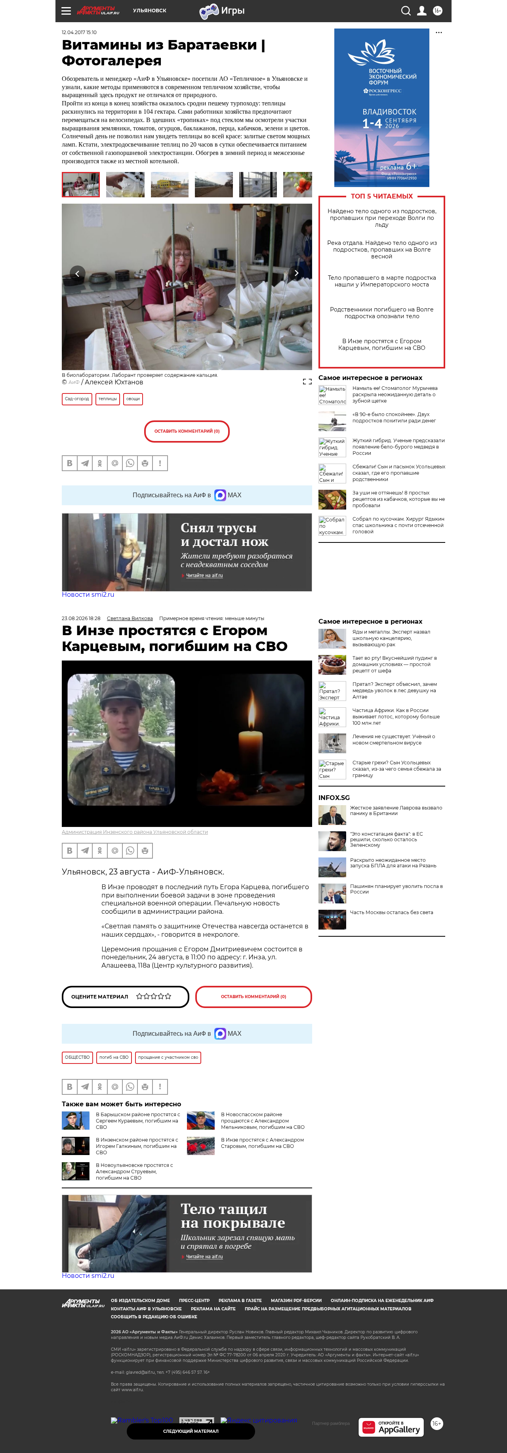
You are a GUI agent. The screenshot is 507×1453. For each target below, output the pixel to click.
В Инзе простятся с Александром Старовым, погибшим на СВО (262, 1143)
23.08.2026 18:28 (81, 618)
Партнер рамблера (331, 1423)
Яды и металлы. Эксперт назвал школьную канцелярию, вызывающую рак (392, 638)
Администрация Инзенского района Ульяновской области (135, 832)
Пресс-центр (194, 1300)
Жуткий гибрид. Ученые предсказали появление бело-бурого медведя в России (399, 446)
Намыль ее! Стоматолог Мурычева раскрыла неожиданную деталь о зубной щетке (395, 394)
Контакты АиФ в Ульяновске (146, 1309)
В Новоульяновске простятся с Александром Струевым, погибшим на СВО (134, 1171)
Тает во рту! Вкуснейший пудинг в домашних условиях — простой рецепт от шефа (395, 664)
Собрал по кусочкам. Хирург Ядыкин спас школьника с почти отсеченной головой (398, 525)
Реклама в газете (240, 1300)
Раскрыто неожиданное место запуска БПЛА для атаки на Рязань (393, 863)
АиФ (74, 382)
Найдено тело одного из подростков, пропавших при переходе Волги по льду (382, 218)
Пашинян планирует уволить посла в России (396, 889)
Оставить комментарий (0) (187, 431)
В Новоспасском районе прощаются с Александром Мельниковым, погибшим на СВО (263, 1120)
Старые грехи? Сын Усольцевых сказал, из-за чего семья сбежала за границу (397, 769)
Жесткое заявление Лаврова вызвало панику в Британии (396, 810)
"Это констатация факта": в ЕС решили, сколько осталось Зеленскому (386, 839)
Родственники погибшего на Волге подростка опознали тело (382, 313)
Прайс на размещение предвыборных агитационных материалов (328, 1309)
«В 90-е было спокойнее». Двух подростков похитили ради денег (394, 417)
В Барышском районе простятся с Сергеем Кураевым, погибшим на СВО (138, 1120)
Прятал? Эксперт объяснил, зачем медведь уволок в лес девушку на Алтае (395, 690)
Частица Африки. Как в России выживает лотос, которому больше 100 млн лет (396, 716)
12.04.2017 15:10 (79, 32)
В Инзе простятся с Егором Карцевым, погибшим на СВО (381, 344)
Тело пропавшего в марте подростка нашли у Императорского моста (382, 281)
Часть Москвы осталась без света (391, 912)
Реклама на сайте (213, 1309)
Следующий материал (191, 1431)
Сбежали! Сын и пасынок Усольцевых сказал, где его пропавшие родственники (399, 473)
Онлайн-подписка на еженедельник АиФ (382, 1300)
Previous (78, 274)
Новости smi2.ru (88, 594)
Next (296, 274)
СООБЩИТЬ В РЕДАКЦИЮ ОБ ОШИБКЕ (154, 1316)
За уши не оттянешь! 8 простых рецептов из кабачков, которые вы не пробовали (399, 499)
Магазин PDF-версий (296, 1300)
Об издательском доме (140, 1300)
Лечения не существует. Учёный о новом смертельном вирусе (394, 739)
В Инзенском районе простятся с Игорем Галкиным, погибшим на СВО (137, 1146)
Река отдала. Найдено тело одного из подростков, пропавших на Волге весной (382, 250)
